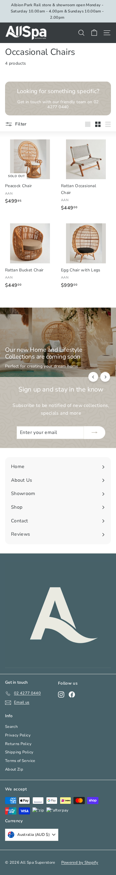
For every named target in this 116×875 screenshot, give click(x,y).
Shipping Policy (19, 752)
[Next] (105, 377)
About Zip (14, 769)
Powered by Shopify (79, 862)
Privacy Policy (18, 735)
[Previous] (93, 377)
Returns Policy (18, 744)
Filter (20, 124)
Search (11, 726)
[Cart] (94, 33)
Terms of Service (20, 760)
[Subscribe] (94, 432)
